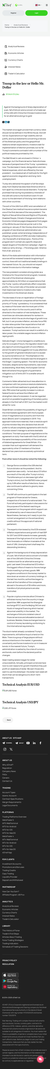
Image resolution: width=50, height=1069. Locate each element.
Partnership (8, 887)
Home (7, 25)
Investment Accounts (11, 864)
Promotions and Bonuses (13, 867)
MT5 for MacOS (9, 833)
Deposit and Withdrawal (12, 880)
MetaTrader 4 (8, 836)
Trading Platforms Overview (14, 816)
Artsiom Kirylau (12, 94)
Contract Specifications (12, 799)
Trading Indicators (10, 943)
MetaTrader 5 (8, 820)
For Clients (8, 859)
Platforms (8, 812)
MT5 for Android (9, 826)
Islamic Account (9, 795)
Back (9, 720)
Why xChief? (7, 764)
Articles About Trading (12, 937)
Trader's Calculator (16, 73)
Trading (6, 788)
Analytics (7, 901)
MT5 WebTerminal (10, 823)
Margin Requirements (11, 802)
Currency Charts (15, 60)
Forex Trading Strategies (13, 940)
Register (13, 13)
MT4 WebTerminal (10, 839)
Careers (5, 777)
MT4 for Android (9, 842)
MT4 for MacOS (9, 849)
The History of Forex (11, 930)
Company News (9, 771)
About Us (7, 738)
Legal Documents (10, 805)
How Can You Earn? (10, 891)
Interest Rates (14, 67)
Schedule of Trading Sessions (15, 946)
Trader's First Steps (10, 933)
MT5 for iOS (7, 829)
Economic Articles (16, 53)
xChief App (7, 852)
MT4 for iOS (7, 846)
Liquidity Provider (9, 877)
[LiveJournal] (8, 122)
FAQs (4, 774)
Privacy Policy (9, 960)
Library (6, 926)
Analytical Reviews (21, 25)
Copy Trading (8, 873)
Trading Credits (9, 870)
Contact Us (7, 781)
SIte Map (17, 738)
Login (36, 13)
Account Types (8, 792)
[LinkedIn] (6, 122)
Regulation (7, 768)
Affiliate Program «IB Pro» (13, 894)
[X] (3, 122)
